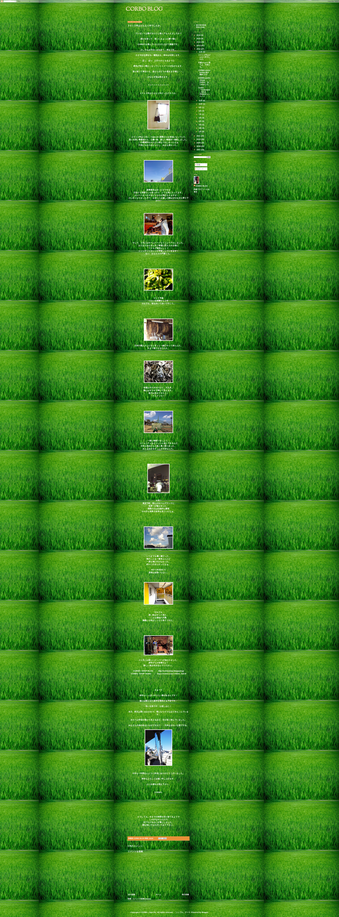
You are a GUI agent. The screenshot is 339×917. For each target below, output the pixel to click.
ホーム (158, 894)
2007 (199, 150)
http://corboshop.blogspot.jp (171, 671)
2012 (199, 49)
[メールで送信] (159, 838)
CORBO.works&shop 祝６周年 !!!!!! (204, 72)
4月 (200, 125)
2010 (199, 139)
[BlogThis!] (161, 838)
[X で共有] (162, 838)
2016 (199, 35)
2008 (199, 146)
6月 (200, 118)
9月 (200, 107)
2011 (199, 136)
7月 (200, 114)
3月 (200, 128)
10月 (201, 104)
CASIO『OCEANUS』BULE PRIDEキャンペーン (204, 92)
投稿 (198, 165)
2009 (199, 143)
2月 (200, 132)
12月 (201, 52)
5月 (200, 121)
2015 (199, 39)
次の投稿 (131, 894)
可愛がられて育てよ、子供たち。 (204, 65)
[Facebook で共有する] (164, 838)
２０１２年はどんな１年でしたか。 (204, 57)
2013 (199, 45)
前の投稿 (185, 894)
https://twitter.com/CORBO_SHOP (171, 674)
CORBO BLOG (144, 9)
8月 (200, 111)
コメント (200, 169)
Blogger (205, 912)
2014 (199, 42)
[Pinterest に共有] (166, 838)
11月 (201, 101)
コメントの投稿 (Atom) (141, 899)
